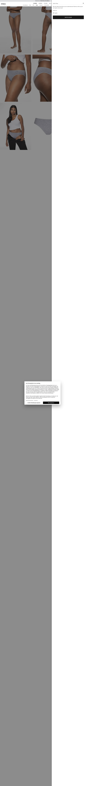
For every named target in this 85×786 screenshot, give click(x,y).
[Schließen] (83, 3)
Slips (37, 5)
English (55, 13)
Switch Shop (68, 17)
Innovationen (25, 5)
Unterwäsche (46, 5)
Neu (30, 5)
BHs (33, 5)
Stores (45, 3)
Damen (35, 3)
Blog (50, 3)
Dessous (41, 5)
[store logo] (3, 4)
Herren (40, 3)
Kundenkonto (49, 0)
